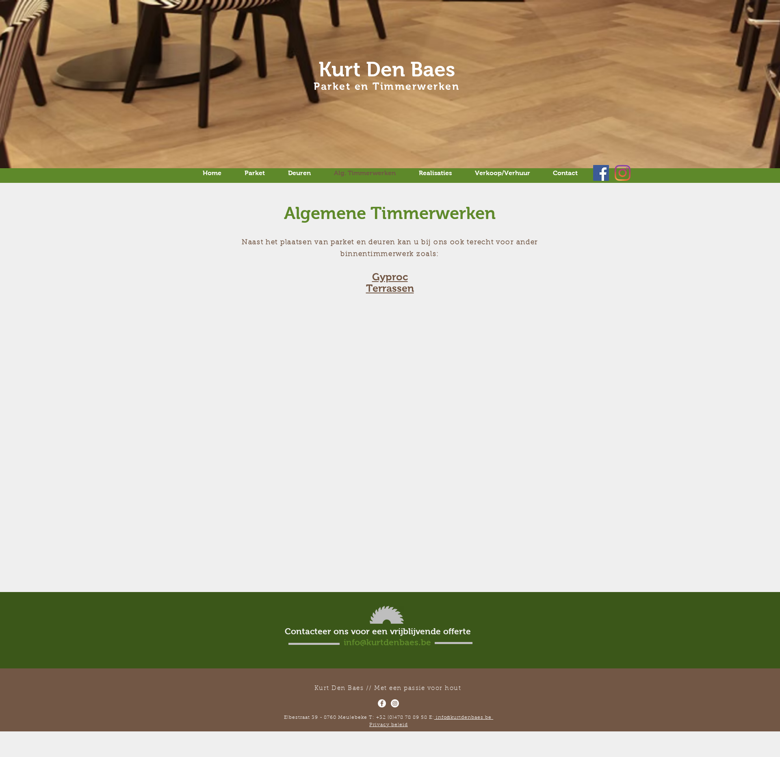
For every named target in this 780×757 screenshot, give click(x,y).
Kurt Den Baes (386, 69)
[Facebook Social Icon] (601, 173)
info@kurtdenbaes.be (464, 717)
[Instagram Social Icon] (622, 173)
